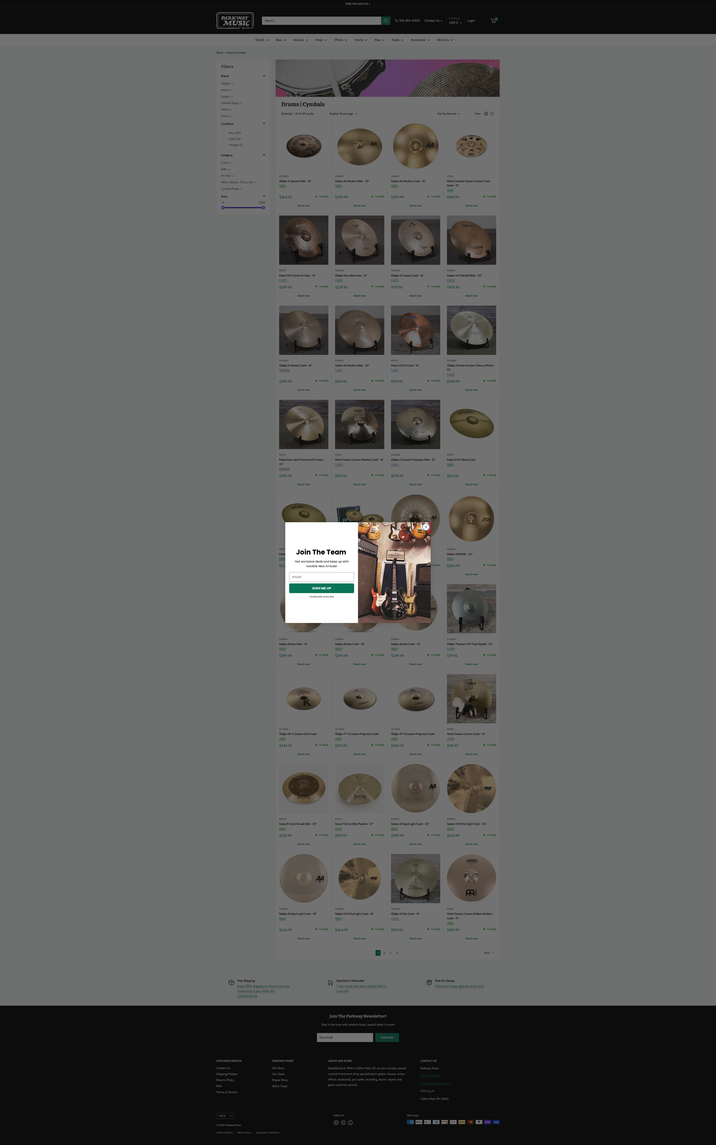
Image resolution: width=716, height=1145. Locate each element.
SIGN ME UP (321, 588)
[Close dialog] (426, 527)
